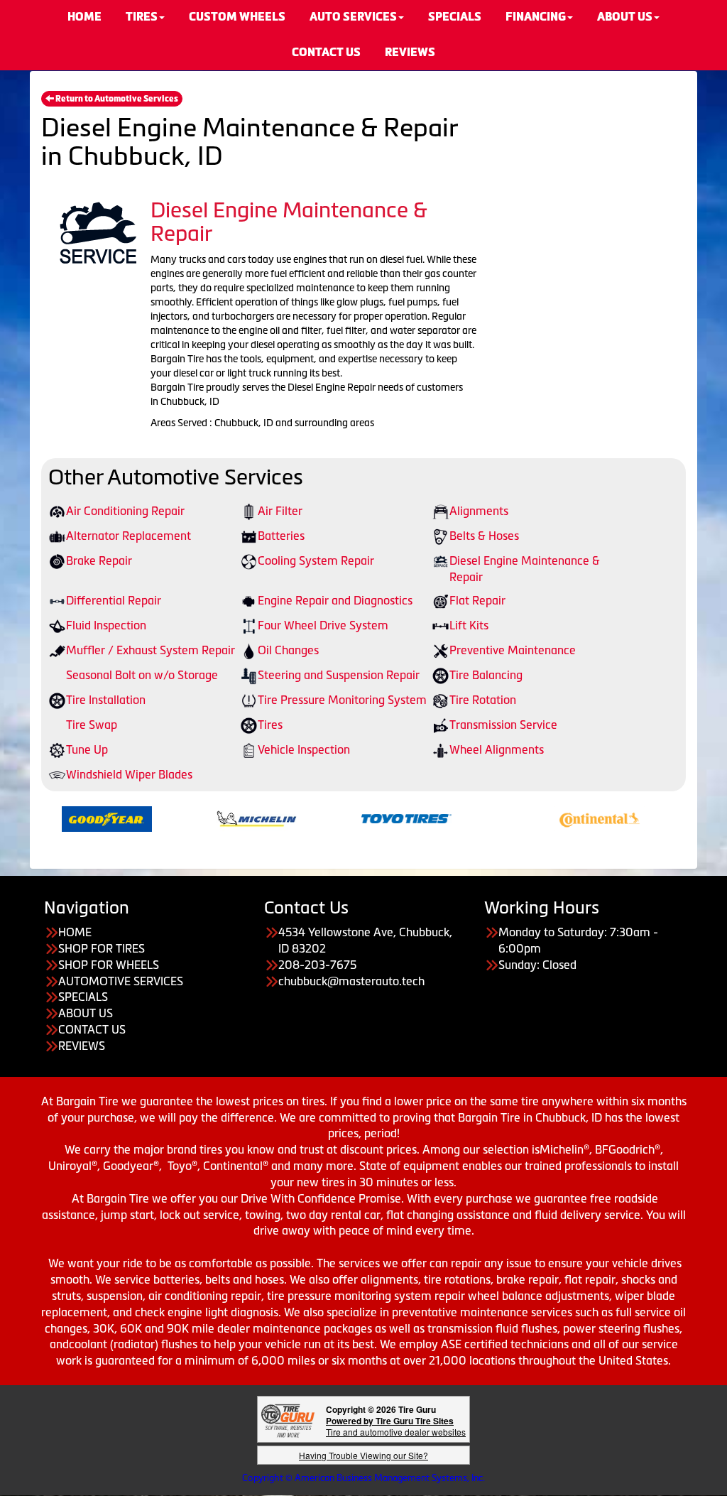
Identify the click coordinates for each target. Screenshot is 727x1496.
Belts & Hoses (484, 535)
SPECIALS (83, 996)
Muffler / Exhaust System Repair (150, 650)
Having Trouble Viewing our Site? (363, 1455)
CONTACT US (326, 52)
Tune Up (87, 749)
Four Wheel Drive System (323, 625)
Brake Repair (99, 560)
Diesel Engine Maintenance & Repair (524, 568)
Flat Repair (477, 600)
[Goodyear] (80, 817)
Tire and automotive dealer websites (396, 1426)
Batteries (281, 535)
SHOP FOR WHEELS (108, 964)
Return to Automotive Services (116, 99)
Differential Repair (113, 600)
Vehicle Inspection (304, 749)
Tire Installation (106, 699)
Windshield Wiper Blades (129, 774)
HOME (75, 932)
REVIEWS (410, 52)
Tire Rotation (482, 699)
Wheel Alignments (496, 749)
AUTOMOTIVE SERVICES (120, 981)
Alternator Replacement (128, 535)
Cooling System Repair (316, 560)
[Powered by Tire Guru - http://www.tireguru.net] (288, 1420)
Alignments (478, 510)
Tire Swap (91, 724)
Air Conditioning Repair (125, 510)
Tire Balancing (486, 674)
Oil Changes (288, 650)
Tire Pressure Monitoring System (342, 699)
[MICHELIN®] (230, 817)
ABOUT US (85, 1013)
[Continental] (573, 817)
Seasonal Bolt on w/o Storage (142, 674)
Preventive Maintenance (512, 650)
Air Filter (280, 510)
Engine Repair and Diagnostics (335, 600)
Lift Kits (468, 625)
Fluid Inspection (106, 625)
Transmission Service (503, 724)
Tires (270, 724)
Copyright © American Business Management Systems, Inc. (363, 1478)
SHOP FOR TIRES (101, 948)
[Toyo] (380, 817)
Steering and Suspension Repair (339, 674)
